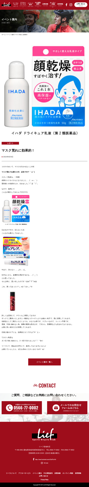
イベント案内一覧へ (44, 362)
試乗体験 (58, 473)
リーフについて (11, 473)
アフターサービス (24, 473)
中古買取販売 (48, 473)
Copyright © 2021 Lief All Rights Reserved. (44, 485)
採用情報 (78, 473)
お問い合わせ (43, 476)
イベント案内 (37, 473)
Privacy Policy (44, 479)
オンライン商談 (68, 473)
